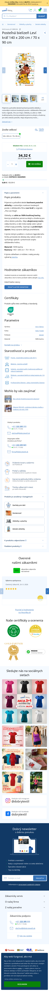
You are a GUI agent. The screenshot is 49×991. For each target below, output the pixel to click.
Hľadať (41, 16)
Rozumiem (22, 984)
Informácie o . (24, 884)
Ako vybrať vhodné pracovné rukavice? (26, 399)
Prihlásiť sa (40, 878)
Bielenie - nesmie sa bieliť (19, 364)
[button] (45, 70)
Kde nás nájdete (26, 936)
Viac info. (41, 278)
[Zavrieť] (47, 3)
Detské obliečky (40, 24)
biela (37, 331)
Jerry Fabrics (39, 327)
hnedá (41, 331)
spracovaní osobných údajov (29, 884)
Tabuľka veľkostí (41, 129)
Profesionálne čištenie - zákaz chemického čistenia (27, 383)
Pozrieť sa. (34, 4)
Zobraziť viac (6, 122)
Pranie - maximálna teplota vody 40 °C (24, 358)
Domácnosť (11, 24)
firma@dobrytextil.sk (20, 452)
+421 (19, 426)
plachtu (15, 257)
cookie (20, 968)
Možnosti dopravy (26, 149)
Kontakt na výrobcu (12, 345)
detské (41, 335)
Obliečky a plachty (25, 24)
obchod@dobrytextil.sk (21, 433)
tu (21, 979)
